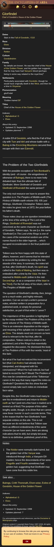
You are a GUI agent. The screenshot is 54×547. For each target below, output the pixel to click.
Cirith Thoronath (20, 483)
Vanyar (31, 453)
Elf (19, 100)
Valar (34, 274)
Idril (23, 142)
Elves (6, 44)
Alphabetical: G (12, 116)
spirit (40, 267)
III (31, 27)
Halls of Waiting (24, 270)
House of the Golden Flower (30, 17)
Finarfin (24, 463)
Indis (28, 456)
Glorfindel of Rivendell (14, 188)
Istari (44, 280)
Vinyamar (16, 86)
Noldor (7, 51)
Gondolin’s (13, 17)
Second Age (9, 280)
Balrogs (19, 178)
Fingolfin (10, 463)
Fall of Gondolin (22, 37)
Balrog (6, 145)
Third (9, 284)
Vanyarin (28, 71)
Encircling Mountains (27, 145)
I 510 (32, 37)
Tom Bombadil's (42, 171)
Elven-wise (35, 483)
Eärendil (29, 148)
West (36, 83)
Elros (8, 333)
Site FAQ (38, 526)
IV (47, 27)
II (12, 27)
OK (27, 541)
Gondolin (33, 81)
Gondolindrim (10, 58)
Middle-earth (20, 277)
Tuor (13, 142)
